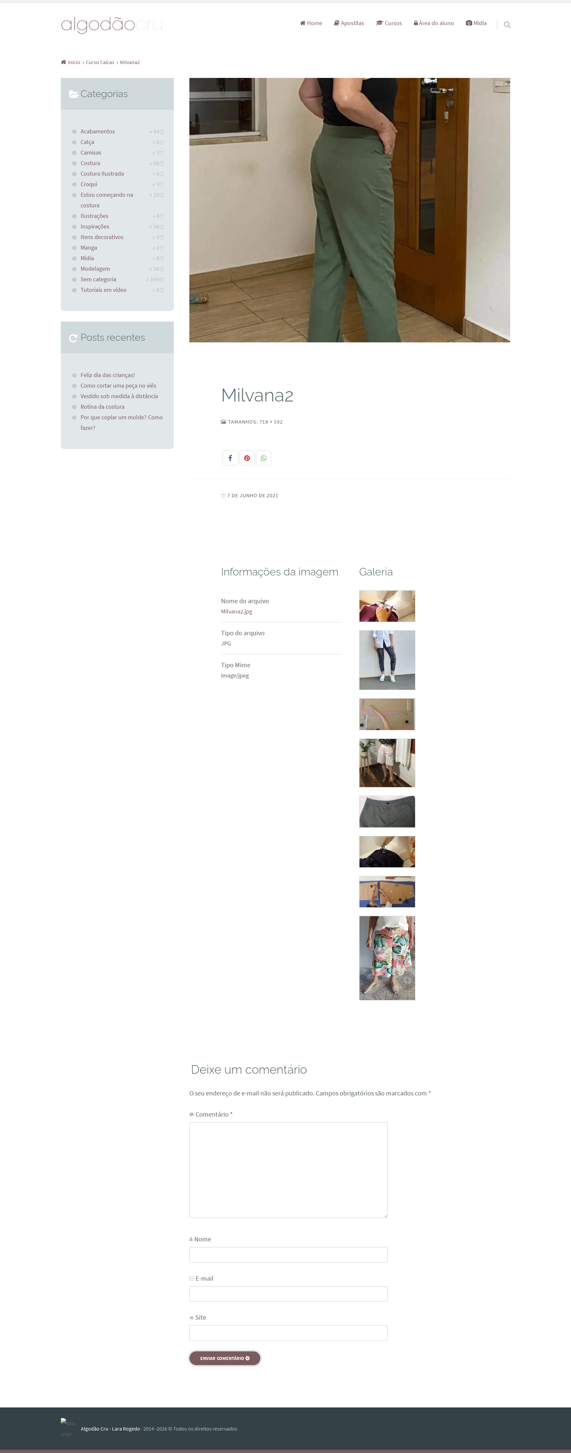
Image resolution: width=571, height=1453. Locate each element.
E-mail (204, 1278)
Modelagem (95, 268)
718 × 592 (271, 421)
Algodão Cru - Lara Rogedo (110, 1428)
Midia (479, 23)
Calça (87, 142)
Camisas (91, 152)
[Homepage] (112, 25)
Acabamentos (98, 131)
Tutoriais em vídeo (104, 290)
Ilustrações (94, 216)
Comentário (214, 1114)
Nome (202, 1239)
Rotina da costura (103, 406)
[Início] (71, 1428)
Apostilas (352, 23)
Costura (90, 163)
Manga (89, 247)
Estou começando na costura (107, 200)
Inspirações (95, 226)
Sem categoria (98, 279)
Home (314, 23)
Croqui (89, 184)
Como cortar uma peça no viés (118, 385)
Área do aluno (436, 23)
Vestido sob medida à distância (119, 396)
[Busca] (501, 16)
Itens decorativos (102, 237)
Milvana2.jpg (236, 611)
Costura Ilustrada (102, 173)
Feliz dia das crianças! (108, 375)
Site (200, 1317)
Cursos (393, 23)
